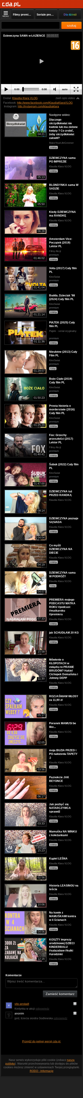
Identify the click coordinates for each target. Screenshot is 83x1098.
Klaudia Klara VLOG (25, 98)
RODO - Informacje (41, 1071)
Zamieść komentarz (60, 994)
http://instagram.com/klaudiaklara (38, 106)
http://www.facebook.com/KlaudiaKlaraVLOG (45, 102)
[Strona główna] (11, 4)
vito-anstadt (22, 1004)
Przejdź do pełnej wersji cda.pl (41, 1041)
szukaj (71, 25)
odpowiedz (42, 1008)
